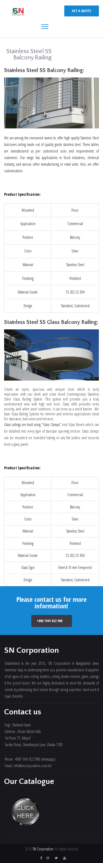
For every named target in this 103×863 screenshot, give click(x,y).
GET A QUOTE (81, 10)
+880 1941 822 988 (49, 620)
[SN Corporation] (18, 12)
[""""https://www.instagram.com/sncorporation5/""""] (47, 858)
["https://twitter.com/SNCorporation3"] (56, 858)
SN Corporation (42, 849)
